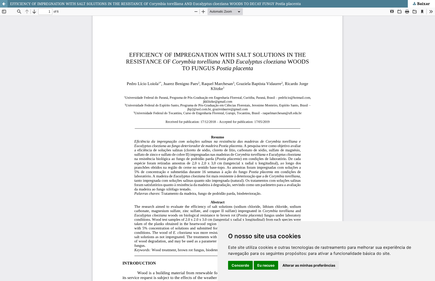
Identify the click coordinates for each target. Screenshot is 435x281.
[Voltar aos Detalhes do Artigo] (4, 4)
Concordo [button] (240, 265)
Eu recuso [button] (266, 265)
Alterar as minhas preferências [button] (308, 265)
